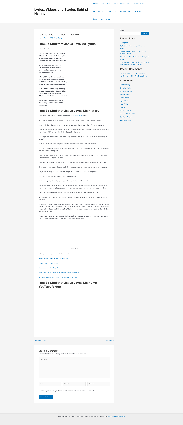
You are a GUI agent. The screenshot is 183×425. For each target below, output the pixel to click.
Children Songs (57, 38)
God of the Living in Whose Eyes (49, 268)
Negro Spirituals (98, 11)
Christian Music (98, 4)
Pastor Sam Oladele (126, 74)
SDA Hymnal (124, 43)
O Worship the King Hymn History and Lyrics (53, 258)
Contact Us (137, 11)
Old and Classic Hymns (122, 4)
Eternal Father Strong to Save (49, 263)
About (108, 19)
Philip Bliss (78, 116)
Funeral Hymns (125, 94)
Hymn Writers (124, 104)
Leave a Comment (45, 38)
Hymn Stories (124, 101)
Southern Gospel (125, 11)
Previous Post (40, 340)
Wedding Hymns (125, 120)
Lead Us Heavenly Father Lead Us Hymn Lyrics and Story (58, 277)
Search (122, 30)
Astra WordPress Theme (116, 416)
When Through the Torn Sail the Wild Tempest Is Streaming (59, 272)
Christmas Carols (138, 4)
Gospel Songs (112, 11)
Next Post (110, 340)
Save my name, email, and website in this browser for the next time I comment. (67, 391)
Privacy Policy (98, 19)
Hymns (109, 4)
